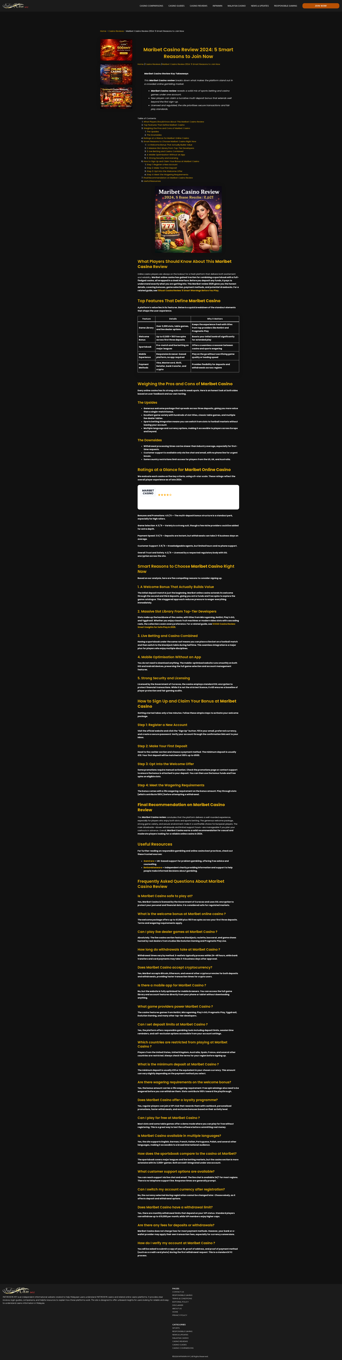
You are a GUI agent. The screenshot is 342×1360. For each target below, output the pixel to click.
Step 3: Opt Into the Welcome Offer (164, 171)
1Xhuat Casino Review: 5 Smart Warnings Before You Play (188, 290)
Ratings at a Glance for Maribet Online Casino (166, 138)
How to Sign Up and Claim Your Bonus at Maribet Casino (171, 161)
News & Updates (260, 6)
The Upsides (153, 131)
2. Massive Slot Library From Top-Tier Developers (170, 148)
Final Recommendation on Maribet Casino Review (168, 177)
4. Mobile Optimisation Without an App (166, 154)
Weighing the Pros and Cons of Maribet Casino (167, 128)
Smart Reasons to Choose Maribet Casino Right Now (170, 141)
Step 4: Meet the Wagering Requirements (167, 174)
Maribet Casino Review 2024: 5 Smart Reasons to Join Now (191, 64)
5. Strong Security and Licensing (162, 158)
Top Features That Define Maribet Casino (164, 124)
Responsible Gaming (285, 6)
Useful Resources (152, 181)
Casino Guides (176, 6)
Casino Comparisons (151, 6)
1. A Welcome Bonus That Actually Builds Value (169, 144)
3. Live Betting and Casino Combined (165, 151)
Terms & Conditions (182, 1298)
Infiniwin (217, 6)
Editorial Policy (180, 1302)
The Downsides (154, 134)
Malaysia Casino (237, 6)
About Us (177, 1308)
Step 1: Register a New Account (162, 164)
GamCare (149, 861)
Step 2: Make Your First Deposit (162, 167)
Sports (176, 1328)
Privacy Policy (179, 1315)
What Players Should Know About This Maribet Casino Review (174, 121)
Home (103, 31)
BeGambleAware (153, 867)
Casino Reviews (198, 6)
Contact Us (178, 1292)
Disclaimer (177, 1305)
